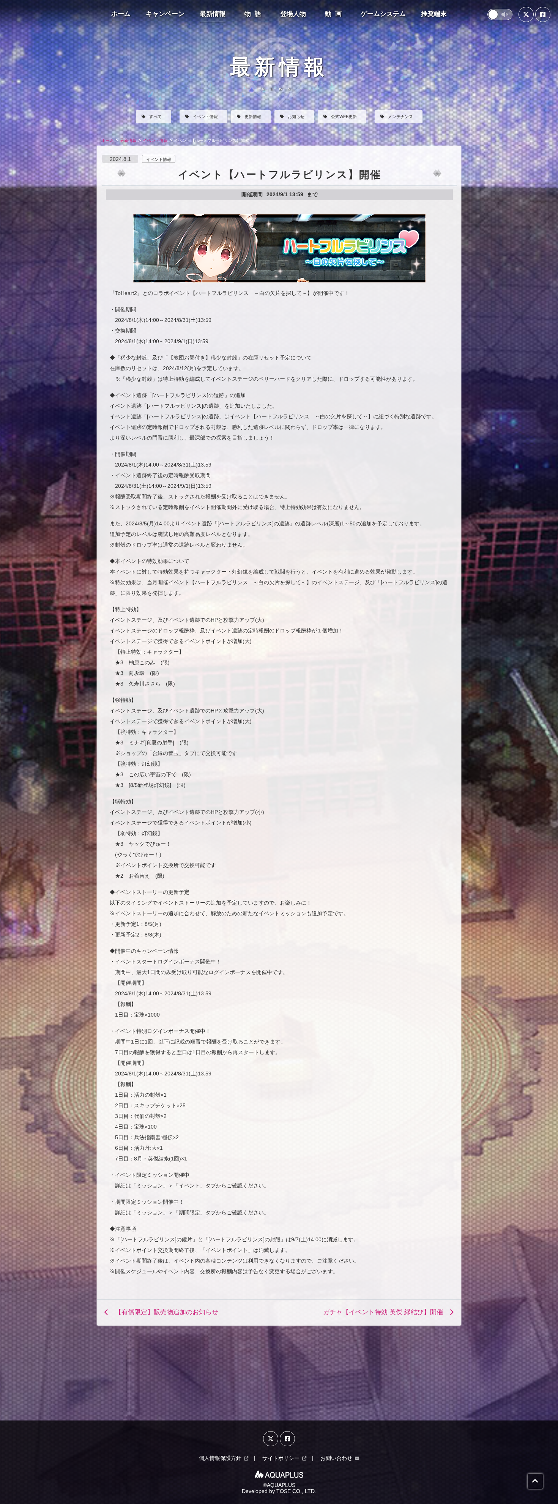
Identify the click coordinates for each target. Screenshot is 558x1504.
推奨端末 (434, 13)
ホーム (121, 13)
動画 (335, 13)
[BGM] (499, 14)
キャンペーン (165, 13)
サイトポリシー (280, 1458)
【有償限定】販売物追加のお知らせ (166, 1312)
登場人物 (293, 13)
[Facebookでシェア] (542, 14)
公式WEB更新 (344, 116)
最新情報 (212, 13)
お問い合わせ (336, 1458)
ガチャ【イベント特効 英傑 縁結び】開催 (383, 1312)
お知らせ (296, 116)
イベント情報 (205, 116)
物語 (254, 13)
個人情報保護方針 (220, 1458)
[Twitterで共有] (526, 14)
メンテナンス (400, 116)
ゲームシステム (383, 13)
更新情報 (252, 116)
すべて (155, 116)
